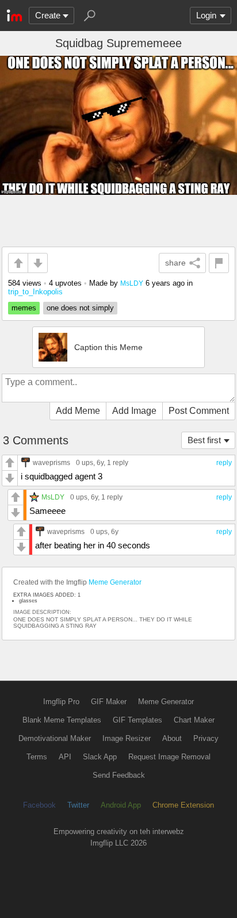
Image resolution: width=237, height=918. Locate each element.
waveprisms (51, 462)
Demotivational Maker (54, 738)
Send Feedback (119, 775)
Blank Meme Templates (61, 720)
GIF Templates (137, 720)
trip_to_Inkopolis (35, 291)
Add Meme (78, 411)
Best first (204, 440)
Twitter (78, 805)
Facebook (39, 805)
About (172, 738)
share (175, 262)
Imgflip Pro (61, 701)
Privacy (206, 738)
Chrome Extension (183, 805)
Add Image (134, 411)
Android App (121, 805)
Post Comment (199, 411)
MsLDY (131, 283)
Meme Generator (115, 582)
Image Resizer (126, 738)
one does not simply (80, 308)
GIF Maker (109, 701)
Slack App (100, 756)
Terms (36, 756)
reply (224, 463)
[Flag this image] (219, 263)
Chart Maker (194, 720)
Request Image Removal (169, 756)
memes (24, 308)
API (65, 756)
